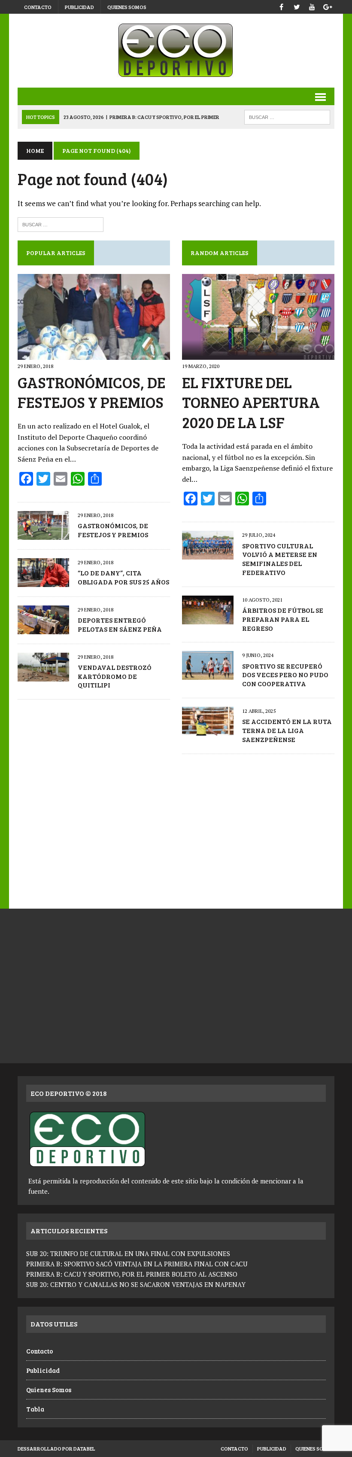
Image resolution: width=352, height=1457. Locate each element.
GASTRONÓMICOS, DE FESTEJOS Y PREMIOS (91, 392)
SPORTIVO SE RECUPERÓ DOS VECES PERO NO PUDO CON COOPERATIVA (285, 674)
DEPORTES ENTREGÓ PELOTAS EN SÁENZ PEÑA (120, 624)
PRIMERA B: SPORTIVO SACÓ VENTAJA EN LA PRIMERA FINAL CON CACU (136, 1263)
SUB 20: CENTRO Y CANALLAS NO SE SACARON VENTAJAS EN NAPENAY (136, 1284)
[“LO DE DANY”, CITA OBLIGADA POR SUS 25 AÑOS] (43, 581)
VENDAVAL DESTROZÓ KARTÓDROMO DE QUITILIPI (115, 676)
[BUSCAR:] (287, 116)
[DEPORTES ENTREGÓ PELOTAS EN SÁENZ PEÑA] (43, 628)
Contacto (38, 6)
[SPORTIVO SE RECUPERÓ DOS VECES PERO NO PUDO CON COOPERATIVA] (208, 674)
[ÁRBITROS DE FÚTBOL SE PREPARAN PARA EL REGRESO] (208, 618)
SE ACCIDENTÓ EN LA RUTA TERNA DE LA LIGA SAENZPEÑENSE (287, 730)
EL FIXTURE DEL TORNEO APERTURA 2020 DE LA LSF (251, 402)
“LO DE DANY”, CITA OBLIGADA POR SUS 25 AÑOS (123, 577)
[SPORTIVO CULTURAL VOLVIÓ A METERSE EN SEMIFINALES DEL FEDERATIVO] (208, 554)
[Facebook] (281, 5)
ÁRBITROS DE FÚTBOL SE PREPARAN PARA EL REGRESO (282, 619)
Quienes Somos (126, 6)
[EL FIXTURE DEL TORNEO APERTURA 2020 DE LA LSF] (258, 354)
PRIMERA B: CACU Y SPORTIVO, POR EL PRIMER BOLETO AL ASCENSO (131, 1274)
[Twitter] (296, 5)
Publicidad (79, 6)
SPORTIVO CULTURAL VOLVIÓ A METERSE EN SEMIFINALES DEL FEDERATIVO (279, 559)
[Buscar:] (60, 223)
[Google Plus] (327, 5)
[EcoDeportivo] (176, 50)
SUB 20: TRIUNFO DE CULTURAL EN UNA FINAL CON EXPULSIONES (128, 1253)
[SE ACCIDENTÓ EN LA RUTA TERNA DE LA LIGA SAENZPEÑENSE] (208, 729)
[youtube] (312, 5)
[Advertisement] (176, 827)
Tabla (35, 1409)
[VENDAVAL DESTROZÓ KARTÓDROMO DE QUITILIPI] (43, 675)
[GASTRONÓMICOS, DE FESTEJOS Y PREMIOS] (94, 354)
